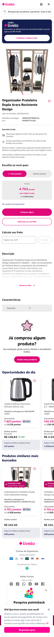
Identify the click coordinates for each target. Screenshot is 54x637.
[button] (41, 4)
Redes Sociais (27, 576)
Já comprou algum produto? (28, 340)
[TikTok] (17, 584)
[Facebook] (43, 584)
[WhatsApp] (24, 584)
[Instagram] (11, 584)
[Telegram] (30, 584)
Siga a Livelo (27, 580)
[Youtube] (36, 584)
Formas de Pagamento (27, 551)
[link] (8, 4)
